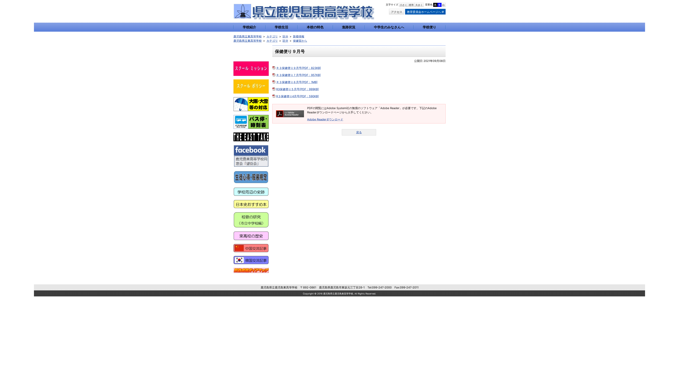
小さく (403, 4)
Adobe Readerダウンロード (325, 119)
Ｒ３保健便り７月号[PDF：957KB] (298, 75)
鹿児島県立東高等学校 (247, 36)
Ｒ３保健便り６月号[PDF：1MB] (297, 82)
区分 (285, 36)
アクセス (396, 12)
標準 (411, 4)
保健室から (300, 40)
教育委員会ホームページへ (424, 12)
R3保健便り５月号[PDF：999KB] (297, 89)
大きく (419, 4)
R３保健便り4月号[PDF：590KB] (297, 96)
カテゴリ (272, 36)
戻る (359, 132)
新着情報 (298, 36)
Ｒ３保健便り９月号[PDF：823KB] (298, 68)
